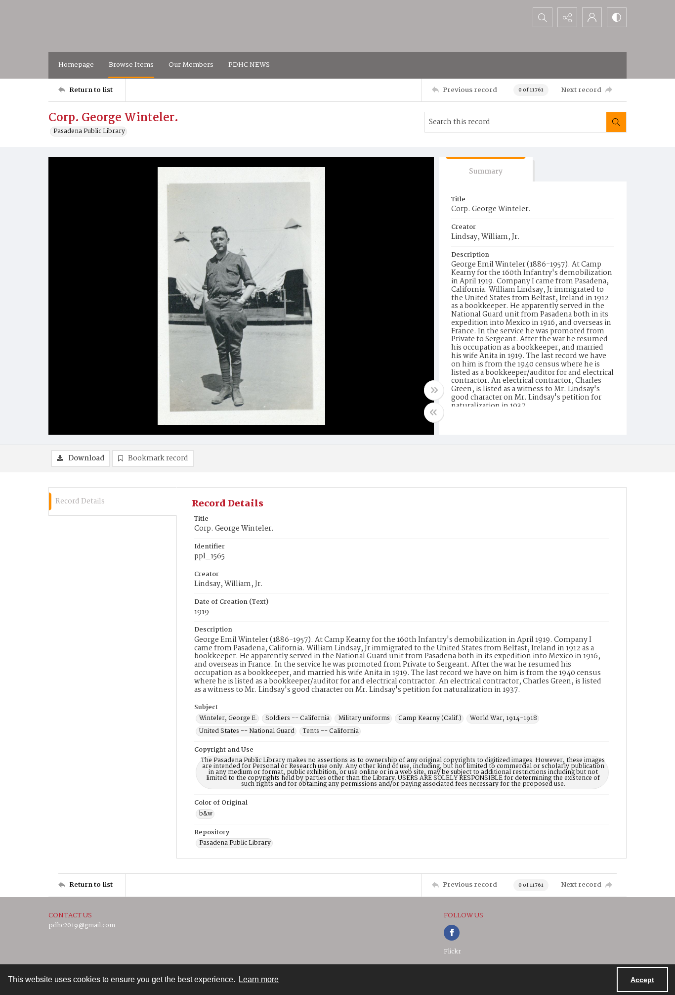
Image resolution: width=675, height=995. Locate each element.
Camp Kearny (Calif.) (430, 719)
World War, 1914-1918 (503, 719)
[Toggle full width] (434, 390)
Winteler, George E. (228, 719)
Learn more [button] (259, 979)
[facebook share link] (452, 933)
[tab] (486, 169)
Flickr (452, 952)
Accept (642, 980)
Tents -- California (331, 731)
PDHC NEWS (249, 64)
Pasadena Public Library (89, 131)
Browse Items (131, 64)
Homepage (76, 64)
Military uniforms (364, 719)
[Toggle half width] (434, 412)
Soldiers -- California (297, 719)
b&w (205, 814)
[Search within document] (616, 122)
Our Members (191, 64)
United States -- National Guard (247, 731)
